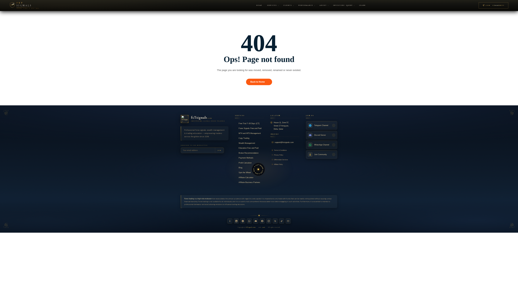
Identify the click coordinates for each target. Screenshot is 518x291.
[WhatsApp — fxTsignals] (249, 221)
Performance (305, 5)
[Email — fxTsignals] (288, 221)
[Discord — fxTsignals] (255, 221)
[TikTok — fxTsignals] (281, 221)
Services (272, 5)
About (323, 5)
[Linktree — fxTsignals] (230, 221)
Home (259, 5)
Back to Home (257, 82)
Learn (362, 5)
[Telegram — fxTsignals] (243, 221)
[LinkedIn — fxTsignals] (236, 221)
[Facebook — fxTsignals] (262, 221)
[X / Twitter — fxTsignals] (275, 221)
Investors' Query (343, 5)
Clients (287, 5)
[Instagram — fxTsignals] (268, 221)
